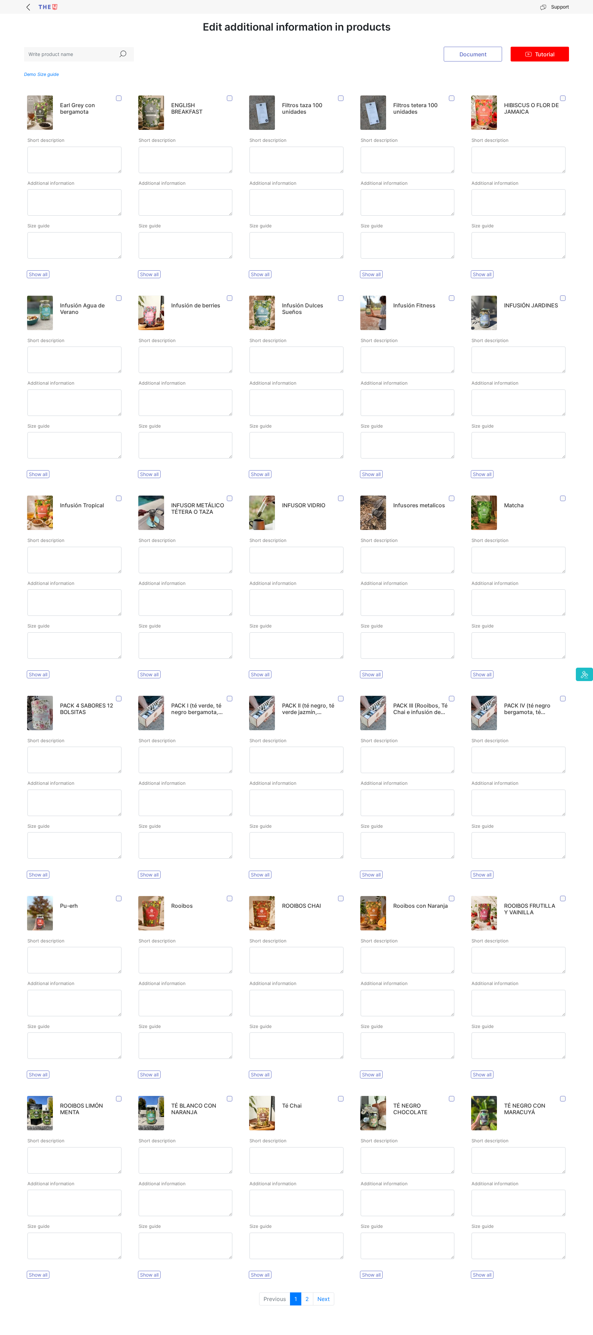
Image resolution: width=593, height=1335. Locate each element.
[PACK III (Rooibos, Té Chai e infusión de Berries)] (452, 698)
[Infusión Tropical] (119, 498)
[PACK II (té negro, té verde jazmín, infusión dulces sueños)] (341, 698)
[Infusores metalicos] (452, 498)
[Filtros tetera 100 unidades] (452, 98)
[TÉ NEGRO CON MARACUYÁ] (563, 1099)
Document (473, 54)
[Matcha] (563, 498)
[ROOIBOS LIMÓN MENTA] (119, 1099)
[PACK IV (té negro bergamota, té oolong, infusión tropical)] (563, 698)
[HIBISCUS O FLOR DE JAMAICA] (563, 98)
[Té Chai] (341, 1099)
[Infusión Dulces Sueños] (341, 298)
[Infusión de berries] (230, 298)
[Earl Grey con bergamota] (119, 98)
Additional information (50, 183)
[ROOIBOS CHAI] (341, 899)
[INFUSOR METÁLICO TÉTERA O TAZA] (230, 498)
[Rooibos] (230, 899)
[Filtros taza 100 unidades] (341, 98)
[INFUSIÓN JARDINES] (563, 298)
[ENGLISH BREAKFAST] (230, 98)
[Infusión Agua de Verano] (119, 298)
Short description (46, 140)
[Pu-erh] (119, 899)
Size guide (38, 225)
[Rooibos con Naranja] (452, 899)
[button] (584, 674)
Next (323, 1299)
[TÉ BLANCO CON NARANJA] (230, 1099)
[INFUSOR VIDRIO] (341, 498)
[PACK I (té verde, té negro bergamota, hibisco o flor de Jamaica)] (230, 698)
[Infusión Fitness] (452, 298)
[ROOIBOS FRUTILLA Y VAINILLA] (563, 899)
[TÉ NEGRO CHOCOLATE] (452, 1099)
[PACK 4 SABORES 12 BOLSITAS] (119, 698)
